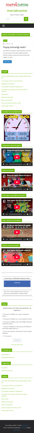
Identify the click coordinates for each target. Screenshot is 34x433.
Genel (5, 40)
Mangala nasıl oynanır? (8, 84)
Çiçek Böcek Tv (5, 354)
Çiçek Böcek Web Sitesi (8, 357)
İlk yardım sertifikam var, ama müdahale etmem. (18, 319)
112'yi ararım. (8, 336)
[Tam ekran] (30, 164)
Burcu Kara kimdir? (7, 100)
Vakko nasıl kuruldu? (7, 97)
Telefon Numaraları (7, 370)
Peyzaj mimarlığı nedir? (14, 47)
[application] (17, 157)
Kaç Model (4, 368)
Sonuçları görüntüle (17, 344)
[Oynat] (4, 164)
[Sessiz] (27, 164)
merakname (17, 10)
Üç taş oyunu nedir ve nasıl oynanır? (12, 81)
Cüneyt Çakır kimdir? (7, 106)
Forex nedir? (5, 94)
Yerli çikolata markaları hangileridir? (11, 87)
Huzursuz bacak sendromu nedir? (11, 103)
